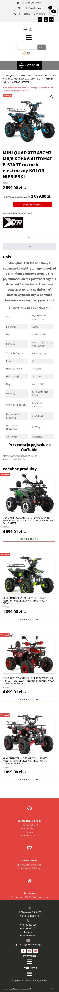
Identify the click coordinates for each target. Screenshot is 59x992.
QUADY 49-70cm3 (35, 75)
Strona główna (9, 75)
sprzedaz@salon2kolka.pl (31, 8)
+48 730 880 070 (23, 14)
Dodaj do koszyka (32, 205)
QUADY (21, 75)
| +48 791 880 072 (38, 14)
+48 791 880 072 (29, 828)
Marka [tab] (29, 246)
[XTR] (13, 223)
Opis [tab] (29, 238)
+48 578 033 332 (29, 833)
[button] (51, 96)
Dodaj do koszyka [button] (28, 539)
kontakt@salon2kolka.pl (29, 868)
